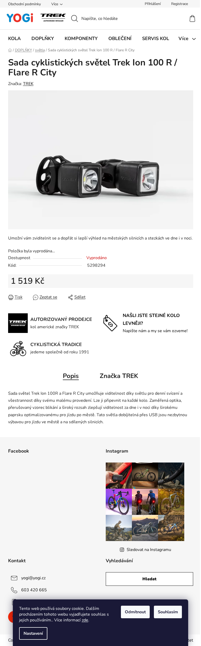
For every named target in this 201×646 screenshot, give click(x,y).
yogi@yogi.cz (33, 578)
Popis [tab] (71, 376)
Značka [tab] (119, 376)
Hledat (149, 579)
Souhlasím (168, 612)
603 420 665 (34, 590)
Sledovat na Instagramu (149, 550)
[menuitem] (14, 38)
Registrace (179, 3)
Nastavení (33, 633)
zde (85, 620)
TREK (28, 84)
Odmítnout (135, 612)
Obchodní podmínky (24, 4)
